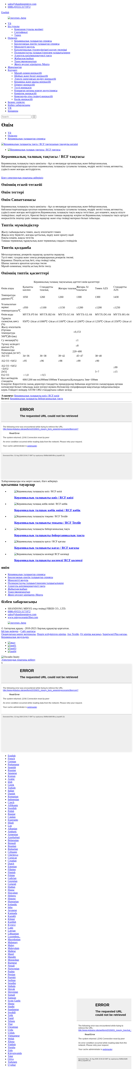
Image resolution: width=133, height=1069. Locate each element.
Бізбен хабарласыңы (19, 105)
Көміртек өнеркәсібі (25, 93)
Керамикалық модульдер (15, 637)
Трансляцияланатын (25, 61)
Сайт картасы (28, 631)
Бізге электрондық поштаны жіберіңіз (22, 177)
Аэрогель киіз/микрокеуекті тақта (33, 55)
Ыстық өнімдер (9, 631)
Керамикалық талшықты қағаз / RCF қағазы (46, 547)
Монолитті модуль (24, 46)
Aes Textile (73, 634)
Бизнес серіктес (16, 102)
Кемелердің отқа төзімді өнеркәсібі (33, 96)
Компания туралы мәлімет (28, 29)
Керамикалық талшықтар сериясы (33, 41)
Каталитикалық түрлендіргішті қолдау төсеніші (40, 49)
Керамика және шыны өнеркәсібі (32, 81)
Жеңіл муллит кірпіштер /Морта (31, 64)
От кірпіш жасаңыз (90, 634)
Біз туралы (13, 26)
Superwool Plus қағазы (115, 634)
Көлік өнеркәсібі (23, 99)
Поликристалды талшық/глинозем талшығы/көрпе (42, 52)
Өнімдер (12, 38)
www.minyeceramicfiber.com (23, 617)
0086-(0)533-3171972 (19, 7)
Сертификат (21, 32)
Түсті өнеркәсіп (23, 87)
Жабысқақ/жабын (24, 58)
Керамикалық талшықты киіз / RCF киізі (36, 395)
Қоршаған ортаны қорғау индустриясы (35, 90)
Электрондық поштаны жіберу (18, 659)
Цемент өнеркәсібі (24, 84)
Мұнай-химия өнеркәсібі (28, 73)
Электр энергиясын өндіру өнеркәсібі (35, 78)
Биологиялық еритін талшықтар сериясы (37, 43)
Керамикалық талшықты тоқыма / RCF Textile (47, 522)
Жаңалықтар (15, 67)
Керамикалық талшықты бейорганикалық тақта (36, 398)
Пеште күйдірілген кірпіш (51, 634)
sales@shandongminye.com (22, 4)
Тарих (17, 35)
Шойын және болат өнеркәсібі (31, 76)
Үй (9, 23)
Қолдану (12, 70)
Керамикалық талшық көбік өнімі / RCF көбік (47, 510)
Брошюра (13, 111)
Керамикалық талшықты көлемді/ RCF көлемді (48, 560)
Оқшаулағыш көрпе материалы (18, 634)
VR (10, 108)
